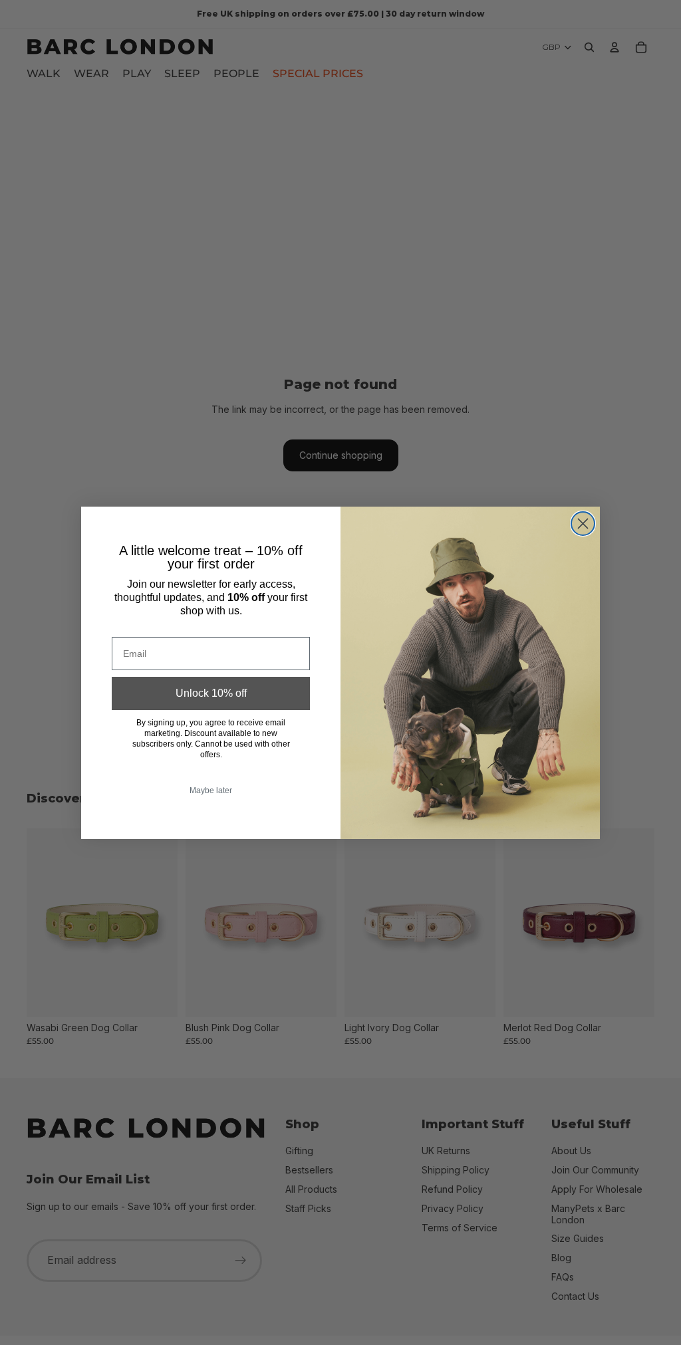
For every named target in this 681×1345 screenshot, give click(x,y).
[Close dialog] (583, 523)
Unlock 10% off (211, 693)
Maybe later (211, 790)
